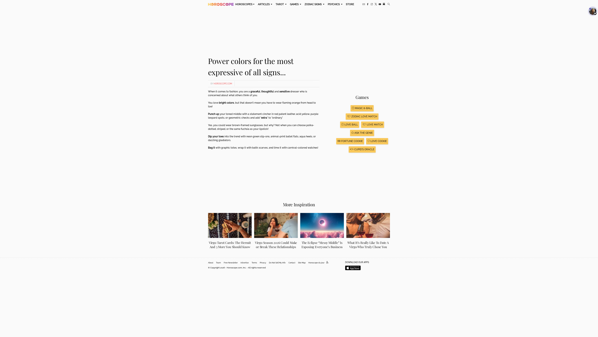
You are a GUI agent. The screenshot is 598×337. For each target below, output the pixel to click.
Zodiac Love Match (364, 116)
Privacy (263, 263)
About (210, 263)
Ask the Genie (363, 132)
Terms (254, 263)
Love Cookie (378, 141)
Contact (291, 263)
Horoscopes (243, 4)
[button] (327, 262)
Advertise (244, 263)
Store (350, 4)
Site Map (302, 263)
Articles (264, 4)
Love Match (374, 124)
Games (294, 4)
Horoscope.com (223, 83)
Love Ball (351, 124)
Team (218, 263)
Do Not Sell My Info (277, 263)
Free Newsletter (231, 263)
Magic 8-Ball (363, 108)
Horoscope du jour (316, 263)
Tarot (280, 4)
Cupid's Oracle (364, 149)
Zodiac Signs (313, 4)
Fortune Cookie (352, 141)
